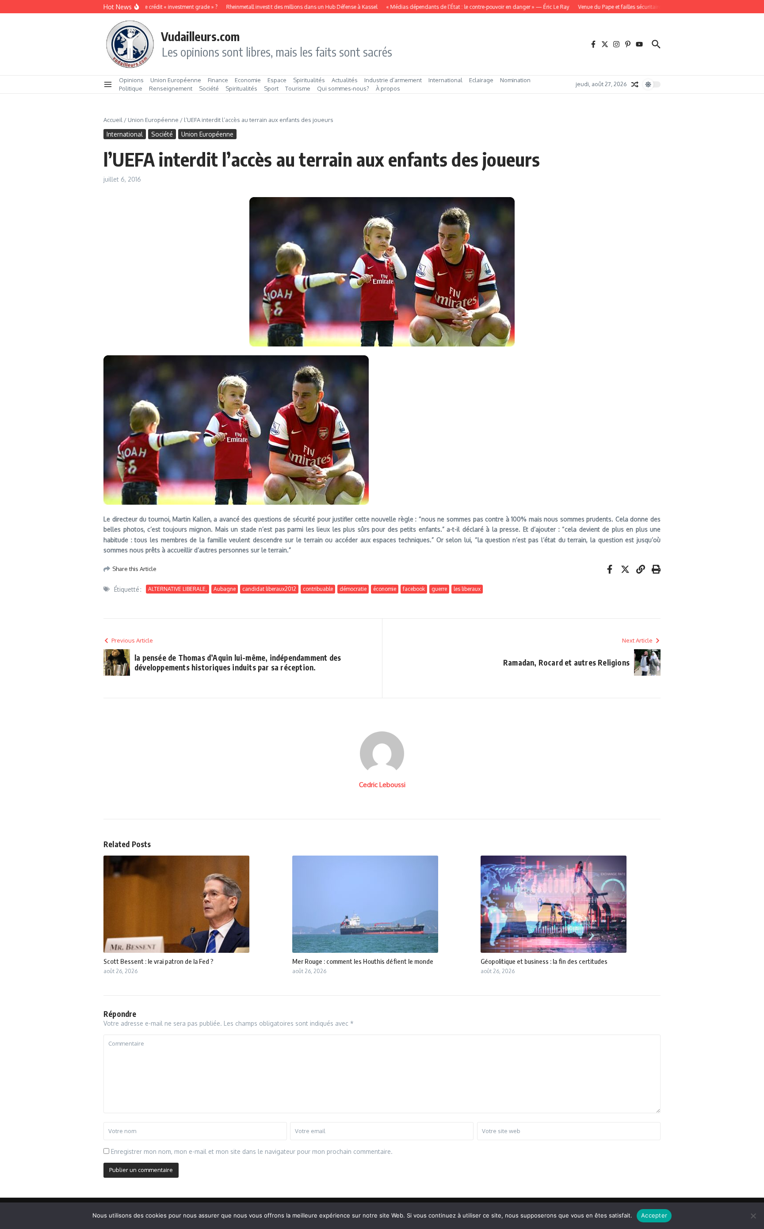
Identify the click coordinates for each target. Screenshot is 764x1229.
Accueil (112, 119)
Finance (218, 80)
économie (384, 589)
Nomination (515, 80)
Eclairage (481, 80)
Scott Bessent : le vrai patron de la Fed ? (158, 961)
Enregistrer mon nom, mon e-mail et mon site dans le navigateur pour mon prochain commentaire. (252, 1151)
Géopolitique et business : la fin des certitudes (544, 961)
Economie (248, 80)
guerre (439, 589)
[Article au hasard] (634, 84)
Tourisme (297, 88)
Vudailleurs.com (200, 36)
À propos (388, 88)
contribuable (318, 589)
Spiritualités (309, 80)
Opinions (131, 80)
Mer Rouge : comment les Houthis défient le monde (362, 961)
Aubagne (225, 589)
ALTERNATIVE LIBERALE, (177, 589)
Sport (271, 88)
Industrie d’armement (393, 80)
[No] (753, 1215)
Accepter (654, 1215)
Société (209, 88)
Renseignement (170, 88)
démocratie (353, 589)
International (445, 80)
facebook (414, 589)
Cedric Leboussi (382, 784)
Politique (130, 88)
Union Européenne (175, 80)
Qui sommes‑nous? (343, 88)
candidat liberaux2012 (269, 589)
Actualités (345, 80)
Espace (276, 80)
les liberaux (467, 589)
